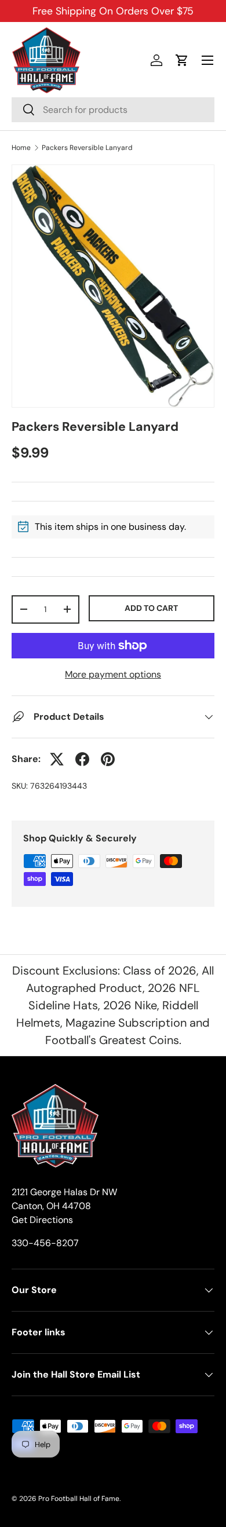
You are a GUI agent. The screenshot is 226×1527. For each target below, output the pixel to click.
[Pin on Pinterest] (108, 759)
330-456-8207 (45, 1243)
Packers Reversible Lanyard (87, 147)
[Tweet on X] (57, 759)
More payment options (113, 674)
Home (21, 147)
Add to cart (151, 608)
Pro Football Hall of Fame (78, 1498)
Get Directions (42, 1220)
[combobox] (113, 109)
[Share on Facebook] (82, 759)
